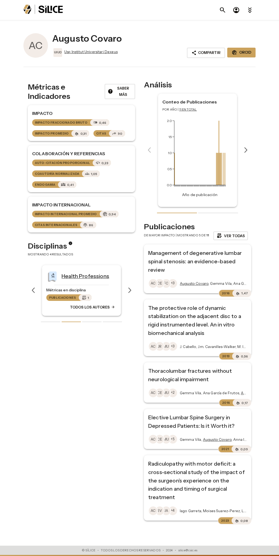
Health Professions (85, 276)
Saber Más (118, 91)
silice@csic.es (187, 550)
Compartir (206, 53)
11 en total (188, 109)
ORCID (241, 52)
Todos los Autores (92, 307)
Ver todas (230, 236)
